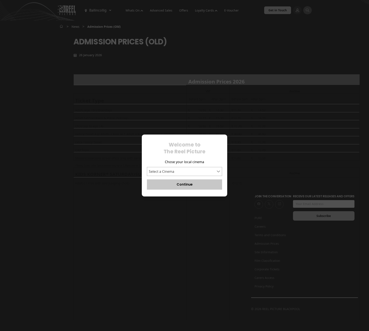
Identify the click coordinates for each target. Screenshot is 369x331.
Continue (185, 184)
